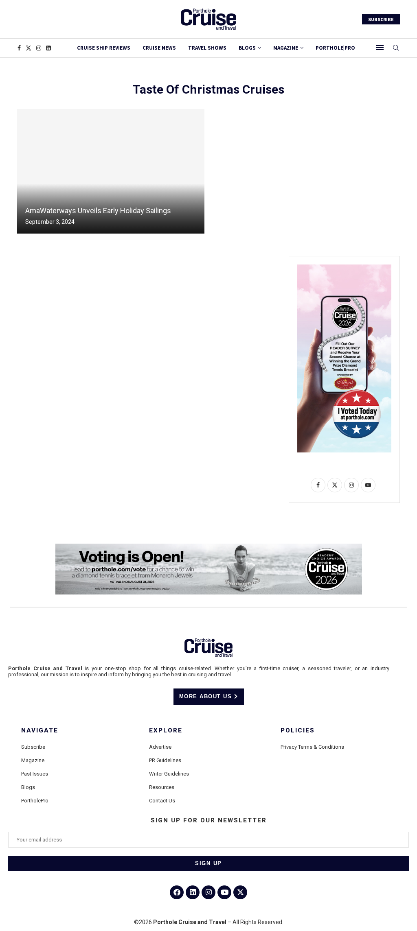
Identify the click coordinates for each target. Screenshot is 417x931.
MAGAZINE (285, 47)
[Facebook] (19, 48)
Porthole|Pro (335, 47)
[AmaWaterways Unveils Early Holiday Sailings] (110, 171)
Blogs (247, 47)
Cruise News (159, 47)
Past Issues (34, 773)
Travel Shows (207, 47)
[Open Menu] (380, 47)
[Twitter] (28, 48)
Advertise (160, 747)
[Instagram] (39, 48)
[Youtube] (224, 892)
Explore (165, 731)
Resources (161, 787)
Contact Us (162, 800)
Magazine (32, 760)
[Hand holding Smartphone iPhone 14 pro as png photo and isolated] (344, 267)
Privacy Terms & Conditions (312, 747)
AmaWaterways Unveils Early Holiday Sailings (98, 210)
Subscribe (33, 747)
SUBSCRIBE (381, 19)
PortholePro (34, 800)
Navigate (39, 731)
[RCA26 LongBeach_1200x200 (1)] (208, 547)
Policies (298, 731)
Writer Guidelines (169, 773)
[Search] (396, 48)
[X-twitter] (240, 892)
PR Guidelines (165, 760)
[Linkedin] (48, 48)
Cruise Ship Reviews (103, 47)
